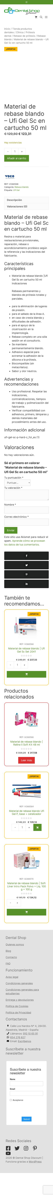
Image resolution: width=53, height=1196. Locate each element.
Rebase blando (22, 187)
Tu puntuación (13, 477)
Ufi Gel (16, 190)
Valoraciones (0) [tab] (17, 206)
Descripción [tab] (14, 199)
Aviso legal (12, 976)
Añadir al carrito (16, 158)
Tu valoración (13, 487)
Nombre (10, 504)
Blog (8, 950)
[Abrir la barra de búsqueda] (41, 17)
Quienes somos (15, 944)
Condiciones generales (19, 983)
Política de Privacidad (18, 1012)
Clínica (19, 32)
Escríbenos (24, 1041)
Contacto (11, 957)
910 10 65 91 (30, 1033)
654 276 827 (17, 1037)
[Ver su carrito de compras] (36, 17)
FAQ (8, 963)
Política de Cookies (17, 1006)
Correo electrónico (16, 516)
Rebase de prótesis (24, 35)
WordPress (35, 1161)
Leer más (26, 760)
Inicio (7, 28)
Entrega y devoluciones (20, 999)
